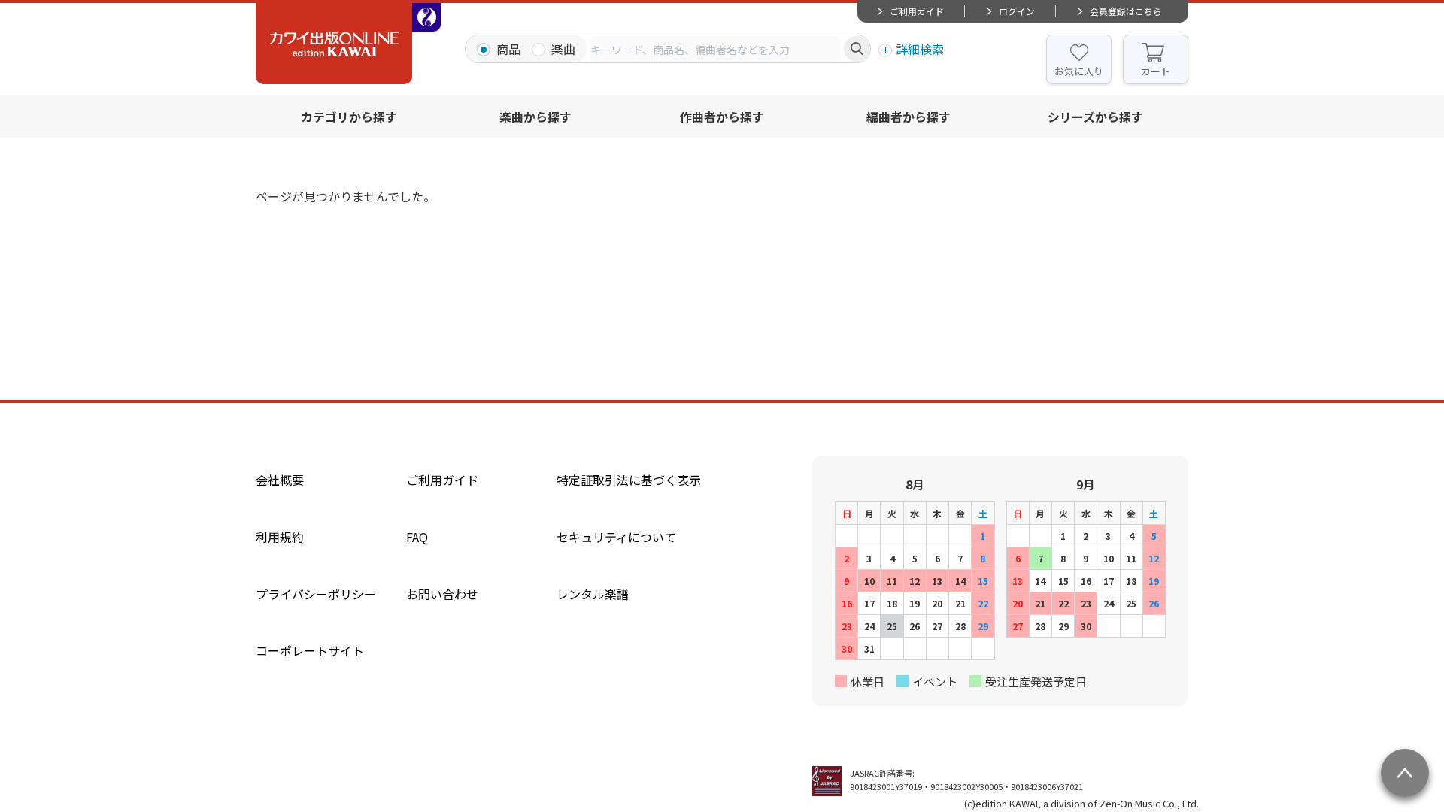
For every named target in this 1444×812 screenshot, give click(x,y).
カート (1155, 71)
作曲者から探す (722, 117)
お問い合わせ (442, 594)
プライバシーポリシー (316, 594)
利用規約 (280, 537)
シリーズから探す (1095, 117)
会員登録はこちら (1126, 11)
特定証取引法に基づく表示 (629, 480)
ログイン (1017, 11)
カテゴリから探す (349, 117)
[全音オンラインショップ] (426, 17)
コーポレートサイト (310, 650)
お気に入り (1078, 71)
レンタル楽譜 (593, 594)
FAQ (417, 537)
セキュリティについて (616, 537)
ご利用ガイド (917, 11)
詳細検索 (920, 49)
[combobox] (715, 49)
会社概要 (280, 480)
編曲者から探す (908, 117)
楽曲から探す (535, 117)
